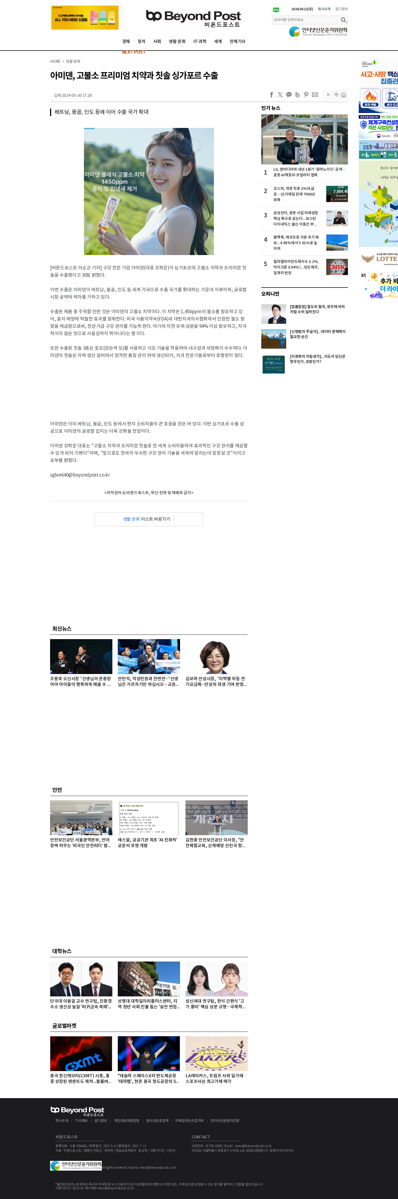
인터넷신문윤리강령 (225, 1121)
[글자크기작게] (328, 95)
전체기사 (238, 41)
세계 (218, 41)
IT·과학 (200, 41)
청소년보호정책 (157, 1121)
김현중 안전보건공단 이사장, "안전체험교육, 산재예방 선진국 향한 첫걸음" (215, 843)
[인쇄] (344, 95)
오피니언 (270, 294)
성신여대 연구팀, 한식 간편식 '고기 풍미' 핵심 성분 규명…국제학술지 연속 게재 (215, 1004)
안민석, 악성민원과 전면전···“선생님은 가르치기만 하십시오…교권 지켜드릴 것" (148, 682)
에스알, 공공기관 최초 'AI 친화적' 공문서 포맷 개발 (147, 843)
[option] (86, 17)
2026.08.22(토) (302, 9)
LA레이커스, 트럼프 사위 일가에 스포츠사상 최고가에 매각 (214, 1079)
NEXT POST (134, 52)
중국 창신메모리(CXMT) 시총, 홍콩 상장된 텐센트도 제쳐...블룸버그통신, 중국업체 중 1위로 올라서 (81, 1079)
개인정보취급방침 (126, 1121)
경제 (126, 41)
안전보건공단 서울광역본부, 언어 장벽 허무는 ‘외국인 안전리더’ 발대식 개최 (81, 843)
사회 (157, 41)
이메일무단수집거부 (189, 1121)
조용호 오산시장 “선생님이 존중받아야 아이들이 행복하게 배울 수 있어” (80, 682)
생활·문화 (177, 41)
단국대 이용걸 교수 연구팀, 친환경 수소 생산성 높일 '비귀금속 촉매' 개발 (81, 1004)
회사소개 (324, 9)
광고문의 (341, 9)
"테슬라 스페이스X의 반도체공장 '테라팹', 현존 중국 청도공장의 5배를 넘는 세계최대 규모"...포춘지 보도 (149, 1079)
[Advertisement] (149, 385)
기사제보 (81, 1121)
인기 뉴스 (270, 108)
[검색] (344, 20)
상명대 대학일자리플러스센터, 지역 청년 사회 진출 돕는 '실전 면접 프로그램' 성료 (147, 1004)
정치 (142, 41)
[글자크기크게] (336, 95)
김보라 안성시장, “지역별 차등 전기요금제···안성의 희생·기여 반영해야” (216, 682)
